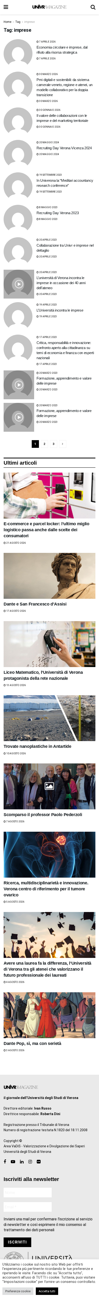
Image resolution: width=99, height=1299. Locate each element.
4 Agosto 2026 (15, 982)
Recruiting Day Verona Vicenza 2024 (64, 148)
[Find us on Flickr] (38, 1162)
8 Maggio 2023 (48, 207)
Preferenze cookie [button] (18, 1291)
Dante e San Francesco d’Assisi (35, 604)
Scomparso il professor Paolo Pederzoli (43, 814)
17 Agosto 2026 (16, 611)
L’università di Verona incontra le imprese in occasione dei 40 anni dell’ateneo (61, 283)
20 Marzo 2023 (48, 373)
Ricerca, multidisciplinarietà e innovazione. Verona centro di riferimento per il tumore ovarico (46, 889)
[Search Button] (93, 7)
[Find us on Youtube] (13, 1162)
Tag (17, 22)
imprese (29, 22)
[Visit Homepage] (49, 7)
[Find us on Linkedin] (22, 1162)
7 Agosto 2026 (15, 821)
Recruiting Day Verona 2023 (58, 213)
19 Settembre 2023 (50, 175)
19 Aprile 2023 (48, 304)
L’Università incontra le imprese (60, 310)
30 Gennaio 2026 (49, 110)
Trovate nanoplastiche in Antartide (37, 746)
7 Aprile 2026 (47, 41)
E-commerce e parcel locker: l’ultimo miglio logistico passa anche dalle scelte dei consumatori (46, 529)
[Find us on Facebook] (5, 1162)
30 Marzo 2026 (48, 74)
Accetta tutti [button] (47, 1291)
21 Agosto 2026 (16, 543)
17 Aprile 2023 (48, 337)
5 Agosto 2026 (15, 901)
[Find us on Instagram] (30, 1162)
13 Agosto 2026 (16, 685)
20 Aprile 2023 (48, 239)
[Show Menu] (6, 7)
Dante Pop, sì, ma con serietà (32, 1043)
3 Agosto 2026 (15, 1050)
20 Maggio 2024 (49, 142)
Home (7, 22)
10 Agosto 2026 (16, 753)
